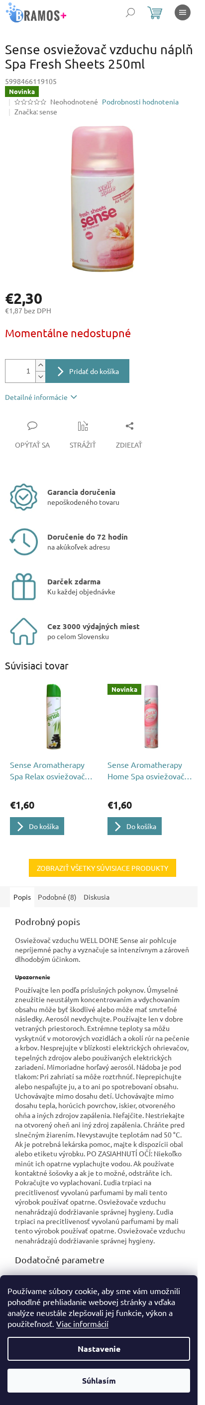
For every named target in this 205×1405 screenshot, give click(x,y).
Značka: (35, 111)
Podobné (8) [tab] (57, 896)
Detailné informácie (36, 396)
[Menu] (183, 12)
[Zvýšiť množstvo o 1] (40, 365)
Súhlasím (99, 1380)
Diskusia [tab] (96, 896)
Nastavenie (99, 1348)
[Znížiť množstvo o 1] (40, 376)
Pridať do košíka (94, 371)
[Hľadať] (130, 12)
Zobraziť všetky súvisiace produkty (102, 867)
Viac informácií (82, 1323)
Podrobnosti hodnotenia (140, 101)
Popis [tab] (22, 896)
